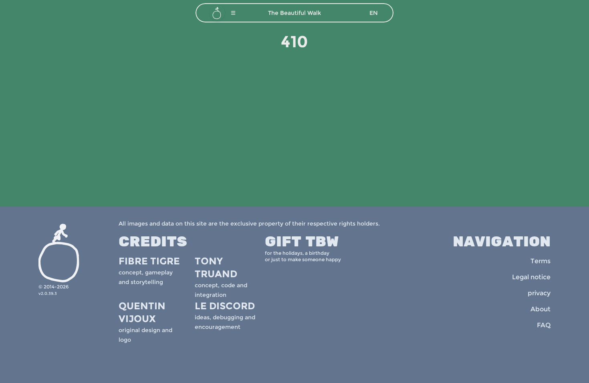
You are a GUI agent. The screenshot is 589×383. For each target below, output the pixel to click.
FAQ (544, 325)
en (373, 12)
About (541, 309)
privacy (539, 293)
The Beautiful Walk (294, 12)
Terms (541, 261)
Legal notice (531, 277)
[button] (233, 12)
